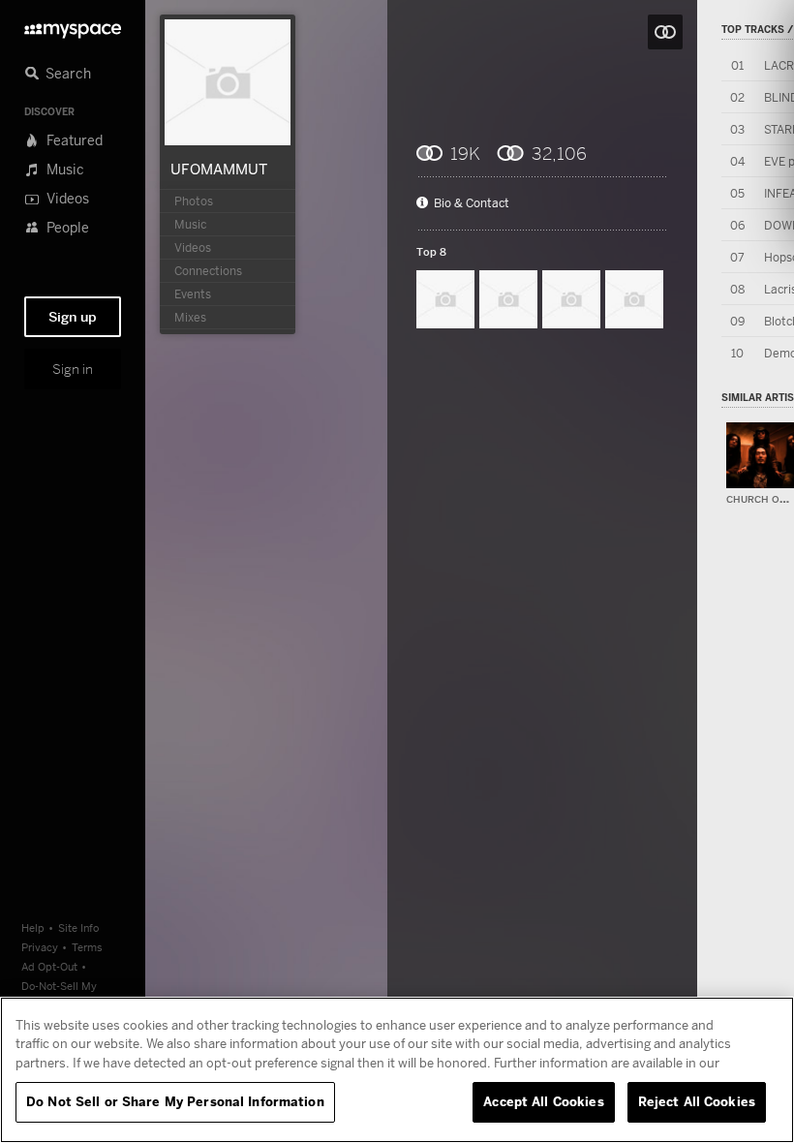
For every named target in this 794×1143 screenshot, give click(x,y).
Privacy (39, 947)
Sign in (72, 369)
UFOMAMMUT (218, 168)
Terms (87, 947)
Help (33, 927)
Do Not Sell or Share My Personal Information (175, 1101)
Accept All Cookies (543, 1101)
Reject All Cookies (696, 1101)
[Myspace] (72, 25)
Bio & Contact (471, 203)
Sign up (72, 316)
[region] (397, 1070)
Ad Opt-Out (49, 966)
